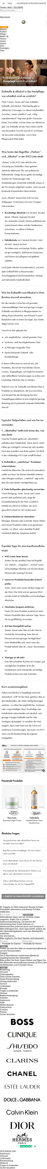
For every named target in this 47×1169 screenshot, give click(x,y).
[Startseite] (4, 3)
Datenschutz (6, 1007)
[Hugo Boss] (22, 1022)
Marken (3, 29)
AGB (2, 1002)
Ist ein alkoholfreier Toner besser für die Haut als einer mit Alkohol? (22, 862)
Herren (3, 39)
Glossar (3, 993)
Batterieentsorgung (9, 995)
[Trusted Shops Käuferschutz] (23, 22)
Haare (3, 41)
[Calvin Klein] (22, 1112)
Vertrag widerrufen (8, 981)
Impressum (5, 1000)
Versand (4, 972)
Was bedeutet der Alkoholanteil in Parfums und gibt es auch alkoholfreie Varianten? (22, 872)
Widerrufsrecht (6, 1005)
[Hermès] (22, 1138)
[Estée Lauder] (22, 1086)
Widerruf (4, 1163)
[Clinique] (22, 1035)
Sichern (3, 946)
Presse (3, 1012)
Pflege (3, 34)
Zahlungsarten (6, 974)
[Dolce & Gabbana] (22, 1099)
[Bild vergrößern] (43, 770)
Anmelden (4, 27)
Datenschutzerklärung (10, 922)
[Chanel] (22, 1074)
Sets (2, 46)
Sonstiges (4, 48)
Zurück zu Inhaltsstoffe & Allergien (24, 896)
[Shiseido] (22, 1048)
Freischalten (28, 914)
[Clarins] (22, 1061)
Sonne (3, 43)
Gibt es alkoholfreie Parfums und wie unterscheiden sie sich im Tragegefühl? (18, 882)
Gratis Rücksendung (9, 979)
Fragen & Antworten (9, 991)
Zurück (3, 967)
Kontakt (3, 988)
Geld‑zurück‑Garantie (10, 977)
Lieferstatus (5, 986)
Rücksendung (6, 1161)
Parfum (3, 32)
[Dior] (22, 1125)
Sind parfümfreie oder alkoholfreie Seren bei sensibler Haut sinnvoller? (21, 842)
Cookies (4, 1010)
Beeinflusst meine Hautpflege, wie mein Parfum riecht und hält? (22, 852)
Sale (2, 50)
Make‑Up (4, 36)
